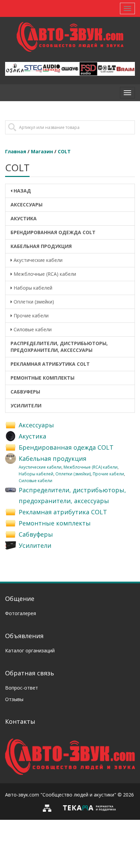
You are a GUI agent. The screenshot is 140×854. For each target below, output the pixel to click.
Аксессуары (26, 204)
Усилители (26, 405)
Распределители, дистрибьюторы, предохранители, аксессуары (59, 346)
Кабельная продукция (41, 246)
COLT (64, 151)
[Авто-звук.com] (70, 756)
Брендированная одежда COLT (53, 232)
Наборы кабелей (32, 288)
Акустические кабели (37, 260)
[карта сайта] (48, 807)
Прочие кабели (30, 315)
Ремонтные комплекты (42, 378)
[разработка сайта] (89, 807)
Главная (15, 151)
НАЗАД (21, 190)
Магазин (42, 151)
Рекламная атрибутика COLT (50, 364)
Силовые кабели (32, 329)
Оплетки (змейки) (33, 301)
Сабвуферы (25, 391)
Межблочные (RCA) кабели (44, 274)
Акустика (24, 218)
